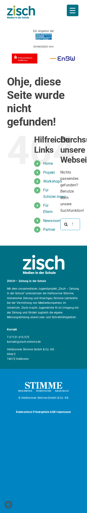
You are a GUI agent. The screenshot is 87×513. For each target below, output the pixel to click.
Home (48, 163)
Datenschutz (24, 412)
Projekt (49, 172)
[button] (8, 504)
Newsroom (52, 220)
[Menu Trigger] (72, 10)
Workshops (52, 181)
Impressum (63, 412)
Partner (49, 229)
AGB (53, 412)
